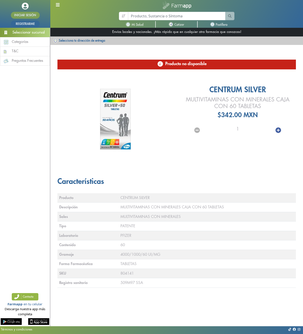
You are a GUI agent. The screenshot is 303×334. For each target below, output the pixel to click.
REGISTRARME (25, 23)
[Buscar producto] (229, 16)
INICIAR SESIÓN (25, 15)
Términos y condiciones (16, 329)
